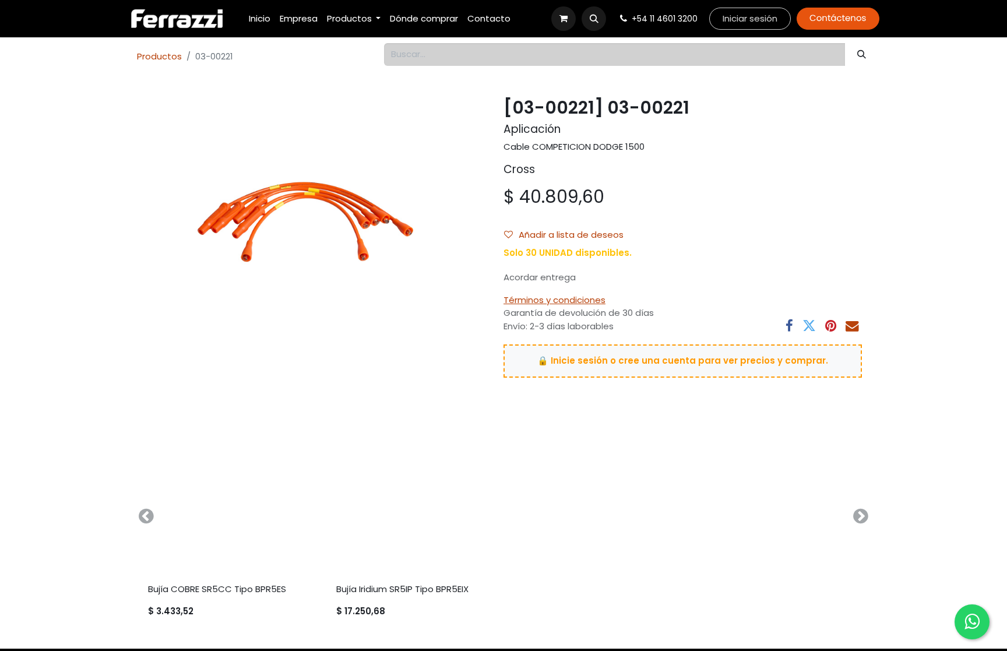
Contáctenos (837, 18)
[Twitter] (809, 326)
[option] (503, 516)
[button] (594, 18)
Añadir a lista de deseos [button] (571, 234)
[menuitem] (259, 19)
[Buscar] (861, 54)
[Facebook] (789, 326)
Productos (159, 56)
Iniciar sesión (750, 18)
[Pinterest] (830, 326)
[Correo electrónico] (852, 326)
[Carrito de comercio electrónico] (563, 18)
